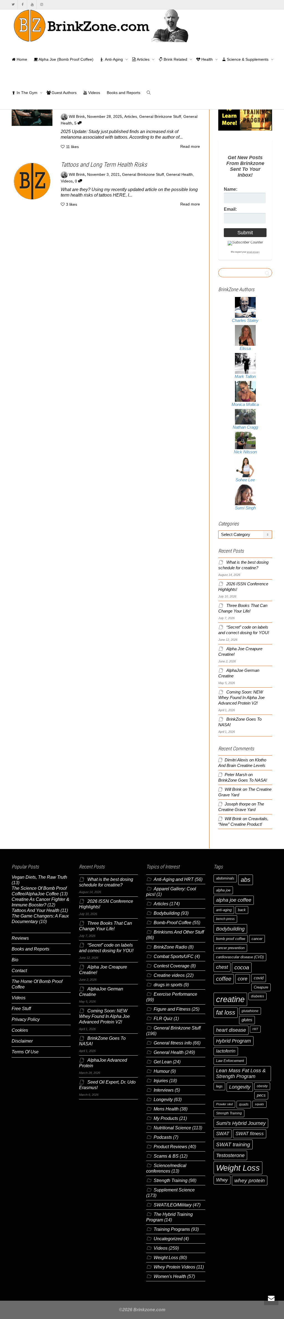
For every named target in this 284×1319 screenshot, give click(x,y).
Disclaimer (22, 1041)
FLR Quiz (163, 1018)
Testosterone (230, 1155)
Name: (230, 189)
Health (207, 59)
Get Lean (163, 1061)
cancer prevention (230, 948)
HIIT (255, 1029)
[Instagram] (41, 4)
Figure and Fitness (172, 1009)
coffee (223, 979)
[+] (32, 114)
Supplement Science (174, 1190)
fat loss (225, 1012)
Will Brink (233, 789)
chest (222, 967)
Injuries (161, 1080)
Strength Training (170, 1180)
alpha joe (223, 890)
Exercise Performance (175, 994)
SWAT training (233, 1144)
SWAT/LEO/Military (173, 1205)
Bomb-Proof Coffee (172, 922)
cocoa (241, 967)
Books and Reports (123, 92)
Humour (161, 1071)
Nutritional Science (172, 1127)
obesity (262, 1086)
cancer (257, 939)
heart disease (231, 1030)
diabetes (257, 996)
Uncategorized (168, 1238)
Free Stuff (21, 1008)
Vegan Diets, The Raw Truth (39, 877)
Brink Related (175, 59)
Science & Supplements (248, 59)
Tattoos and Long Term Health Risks (104, 164)
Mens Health (166, 1109)
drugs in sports (168, 984)
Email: (230, 209)
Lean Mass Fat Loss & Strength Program (241, 1073)
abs (245, 879)
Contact (19, 970)
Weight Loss (166, 1257)
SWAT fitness (249, 1133)
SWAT (222, 1133)
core (242, 979)
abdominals (225, 878)
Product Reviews (170, 1146)
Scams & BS (166, 1156)
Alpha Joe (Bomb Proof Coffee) (65, 59)
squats (259, 1104)
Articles (143, 59)
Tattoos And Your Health (35, 910)
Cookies (20, 1030)
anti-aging (224, 910)
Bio (15, 959)
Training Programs (172, 1229)
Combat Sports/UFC (174, 956)
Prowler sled (224, 1104)
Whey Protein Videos (174, 1267)
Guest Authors (63, 92)
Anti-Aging (114, 59)
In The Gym (27, 92)
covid (258, 978)
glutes (247, 1020)
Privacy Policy (26, 1019)
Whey (222, 1180)
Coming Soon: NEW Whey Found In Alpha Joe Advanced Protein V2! (241, 697)
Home (21, 59)
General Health (179, 174)
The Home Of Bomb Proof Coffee (37, 984)
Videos (93, 92)
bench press (225, 919)
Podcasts (163, 1137)
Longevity (163, 1099)
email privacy (253, 252)
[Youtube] (32, 4)
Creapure (261, 987)
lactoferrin (225, 1051)
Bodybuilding (167, 913)
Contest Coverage (171, 966)
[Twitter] (13, 4)
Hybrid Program (233, 1041)
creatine (230, 999)
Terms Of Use (25, 1051)
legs (219, 1086)
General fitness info (173, 1043)
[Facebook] (22, 4)
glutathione (250, 1011)
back (242, 910)
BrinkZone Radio (170, 947)
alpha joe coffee (233, 900)
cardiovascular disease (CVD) (240, 957)
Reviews (20, 938)
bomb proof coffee (230, 939)
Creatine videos (169, 975)
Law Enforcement (230, 1061)
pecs (261, 1095)
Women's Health (170, 1276)
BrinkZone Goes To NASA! (242, 780)
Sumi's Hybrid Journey (241, 1123)
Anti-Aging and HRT (174, 879)
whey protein (249, 1180)
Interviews (164, 1090)
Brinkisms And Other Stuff (179, 932)
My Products (166, 1118)
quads (243, 1104)
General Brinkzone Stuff (160, 117)
